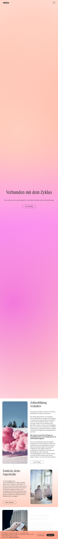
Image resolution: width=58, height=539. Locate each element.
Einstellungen (41, 535)
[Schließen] (56, 535)
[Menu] (54, 2)
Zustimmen (50, 535)
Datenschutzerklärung (14, 537)
